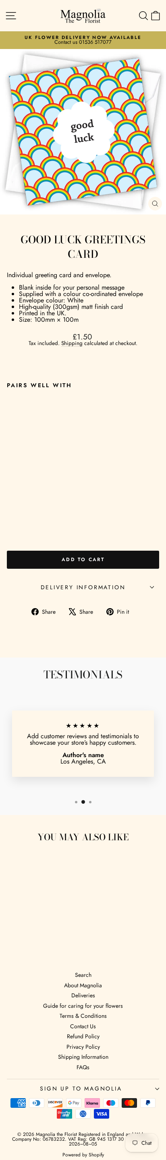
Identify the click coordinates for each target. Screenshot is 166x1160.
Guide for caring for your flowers (83, 1006)
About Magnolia (83, 985)
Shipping (72, 343)
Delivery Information (83, 587)
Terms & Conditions (83, 1016)
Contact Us (83, 1026)
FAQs (83, 1067)
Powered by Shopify (83, 1154)
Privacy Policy (83, 1047)
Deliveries (83, 995)
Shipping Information (83, 1057)
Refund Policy (83, 1036)
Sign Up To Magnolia (81, 1088)
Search (83, 975)
